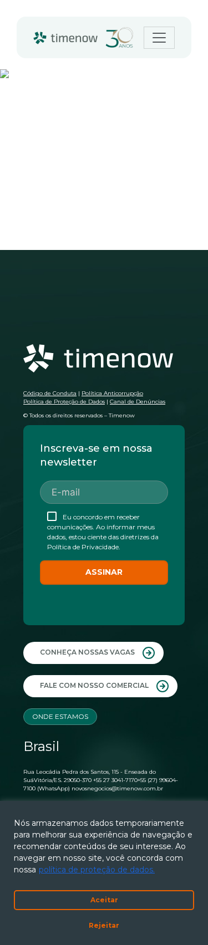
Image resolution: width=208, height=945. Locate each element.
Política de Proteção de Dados (64, 401)
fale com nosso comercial (95, 685)
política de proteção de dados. (97, 870)
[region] (104, 873)
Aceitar (104, 900)
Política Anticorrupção (112, 393)
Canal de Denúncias (137, 401)
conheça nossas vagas (88, 652)
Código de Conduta (50, 393)
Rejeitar (104, 925)
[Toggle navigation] (159, 38)
